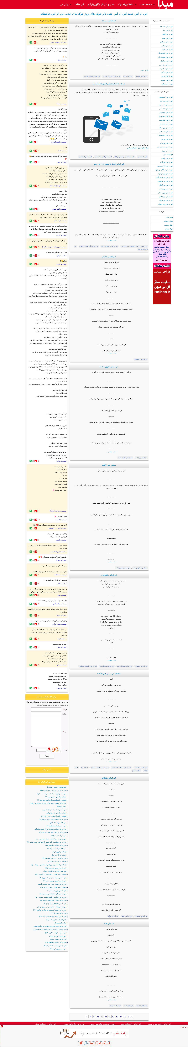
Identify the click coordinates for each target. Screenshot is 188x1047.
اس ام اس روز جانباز (166, 196)
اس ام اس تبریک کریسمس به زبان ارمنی (134, 246)
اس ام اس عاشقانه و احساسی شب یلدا (52, 916)
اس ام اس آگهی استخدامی (103, 157)
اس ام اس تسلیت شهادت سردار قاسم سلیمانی (50, 829)
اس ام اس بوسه (167, 38)
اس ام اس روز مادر (166, 143)
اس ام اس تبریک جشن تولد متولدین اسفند (52, 884)
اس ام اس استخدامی (85, 157)
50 (106, 1017)
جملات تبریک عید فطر (58, 855)
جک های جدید (109, 923)
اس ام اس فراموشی (166, 68)
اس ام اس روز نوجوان (165, 173)
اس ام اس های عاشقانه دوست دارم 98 (53, 894)
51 (110, 1017)
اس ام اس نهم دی (141, 76)
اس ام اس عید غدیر (166, 108)
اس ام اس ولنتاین (167, 158)
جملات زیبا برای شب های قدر (56, 813)
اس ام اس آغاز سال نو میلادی (88, 246)
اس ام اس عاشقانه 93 (109, 575)
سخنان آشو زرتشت (141, 457)
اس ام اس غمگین (167, 72)
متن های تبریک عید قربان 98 (56, 848)
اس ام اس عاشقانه (141, 666)
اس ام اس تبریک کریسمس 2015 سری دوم (109, 164)
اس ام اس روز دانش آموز (164, 177)
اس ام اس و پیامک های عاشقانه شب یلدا (52, 832)
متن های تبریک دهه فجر (58, 822)
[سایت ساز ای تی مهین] (162, 304)
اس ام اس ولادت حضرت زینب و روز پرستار (51, 907)
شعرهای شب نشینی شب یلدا (56, 920)
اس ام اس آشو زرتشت (125, 457)
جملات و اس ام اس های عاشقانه (109, 673)
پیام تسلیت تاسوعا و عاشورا (56, 787)
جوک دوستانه (168, 221)
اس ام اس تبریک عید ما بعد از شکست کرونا (51, 793)
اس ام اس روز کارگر (166, 185)
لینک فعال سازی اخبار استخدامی (137, 148)
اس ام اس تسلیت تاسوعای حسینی (54, 810)
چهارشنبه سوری (167, 154)
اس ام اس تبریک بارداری (58, 939)
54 (121, 1017)
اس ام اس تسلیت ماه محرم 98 (55, 845)
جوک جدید (169, 217)
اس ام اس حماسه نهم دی (92, 76)
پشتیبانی (64, 4)
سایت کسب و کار (60, 923)
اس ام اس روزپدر (167, 139)
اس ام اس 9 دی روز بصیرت (111, 76)
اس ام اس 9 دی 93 (109, 21)
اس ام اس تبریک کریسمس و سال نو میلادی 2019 (49, 910)
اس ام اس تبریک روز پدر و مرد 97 (54, 881)
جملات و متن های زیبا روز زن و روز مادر (53, 887)
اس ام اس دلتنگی (167, 49)
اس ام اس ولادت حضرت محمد (159, 1024)
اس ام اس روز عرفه (166, 128)
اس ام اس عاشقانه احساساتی (121, 767)
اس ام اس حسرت (167, 80)
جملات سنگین (136, 770)
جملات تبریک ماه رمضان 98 (57, 861)
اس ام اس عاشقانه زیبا (107, 666)
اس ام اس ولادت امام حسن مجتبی (102, 1024)
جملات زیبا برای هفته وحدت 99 (55, 797)
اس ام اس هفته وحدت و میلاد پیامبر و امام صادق (50, 926)
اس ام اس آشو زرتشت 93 (109, 366)
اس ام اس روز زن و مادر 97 (56, 890)
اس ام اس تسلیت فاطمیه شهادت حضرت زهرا (50, 897)
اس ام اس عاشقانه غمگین (99, 767)
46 (90, 1017)
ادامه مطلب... (143, 70)
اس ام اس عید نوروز (166, 116)
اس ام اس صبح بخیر (166, 65)
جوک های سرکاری (115, 1005)
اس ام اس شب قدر (166, 131)
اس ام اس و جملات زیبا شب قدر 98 (54, 858)
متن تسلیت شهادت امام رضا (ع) (55, 932)
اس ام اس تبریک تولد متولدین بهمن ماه (53, 900)
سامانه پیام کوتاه (126, 4)
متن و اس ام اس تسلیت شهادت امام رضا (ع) (51, 839)
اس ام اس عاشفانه (166, 26)
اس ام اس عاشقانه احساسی (88, 666)
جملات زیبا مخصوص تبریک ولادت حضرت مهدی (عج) (48, 865)
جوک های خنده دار (141, 1005)
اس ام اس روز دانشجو (165, 181)
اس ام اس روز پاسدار (165, 193)
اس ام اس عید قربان (166, 112)
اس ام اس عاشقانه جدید (124, 666)
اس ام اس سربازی (166, 162)
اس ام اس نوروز (167, 150)
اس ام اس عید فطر (166, 124)
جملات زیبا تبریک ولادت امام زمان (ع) (53, 816)
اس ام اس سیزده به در (165, 147)
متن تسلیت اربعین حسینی (57, 936)
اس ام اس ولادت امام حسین (74, 1024)
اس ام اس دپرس (167, 76)
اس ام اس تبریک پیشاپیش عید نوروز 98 (53, 877)
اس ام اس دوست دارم (165, 57)
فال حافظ (79, 4)
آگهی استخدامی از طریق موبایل (124, 157)
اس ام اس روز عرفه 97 (58, 949)
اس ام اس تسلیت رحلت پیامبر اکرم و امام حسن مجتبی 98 (46, 842)
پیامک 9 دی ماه (127, 76)
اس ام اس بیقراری (166, 42)
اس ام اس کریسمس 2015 (109, 246)
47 (94, 1017)
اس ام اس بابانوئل (109, 256)
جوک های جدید (128, 1005)
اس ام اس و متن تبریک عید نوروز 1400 (53, 790)
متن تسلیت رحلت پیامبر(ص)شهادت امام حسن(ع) (49, 929)
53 (117, 1017)
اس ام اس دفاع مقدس (165, 166)
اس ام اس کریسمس (166, 97)
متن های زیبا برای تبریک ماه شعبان (54, 871)
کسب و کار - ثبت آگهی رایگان (101, 4)
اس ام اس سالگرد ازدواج (164, 170)
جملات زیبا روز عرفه (59, 852)
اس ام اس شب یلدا (166, 101)
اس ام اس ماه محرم (166, 105)
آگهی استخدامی (142, 157)
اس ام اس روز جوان (166, 200)
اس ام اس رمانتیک (167, 61)
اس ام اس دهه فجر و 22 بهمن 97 (55, 903)
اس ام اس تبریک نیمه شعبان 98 (55, 868)
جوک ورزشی (168, 225)
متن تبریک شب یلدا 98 (58, 835)
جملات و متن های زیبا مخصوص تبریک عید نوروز (50, 874)
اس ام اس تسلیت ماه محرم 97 (55, 942)
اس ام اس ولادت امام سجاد (45, 1024)
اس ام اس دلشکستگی (165, 53)
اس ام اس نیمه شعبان (165, 204)
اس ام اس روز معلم (166, 189)
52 (113, 1017)
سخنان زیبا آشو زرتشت (140, 568)
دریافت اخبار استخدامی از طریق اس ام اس (109, 84)
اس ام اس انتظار (126, 916)
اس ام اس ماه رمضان (165, 135)
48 (98, 1017)
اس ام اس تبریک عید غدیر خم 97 (55, 945)
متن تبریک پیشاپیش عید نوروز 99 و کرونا (53, 819)
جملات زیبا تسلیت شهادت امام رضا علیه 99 (51, 800)
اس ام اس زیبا (168, 30)
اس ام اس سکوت (167, 84)
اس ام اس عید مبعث (166, 120)
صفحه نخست (146, 4)
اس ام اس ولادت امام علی (131, 1024)
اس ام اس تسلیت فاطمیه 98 (56, 826)
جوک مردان (169, 229)
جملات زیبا (84, 767)
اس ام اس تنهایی (167, 45)
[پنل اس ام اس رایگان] (162, 268)
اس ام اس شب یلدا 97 (58, 913)
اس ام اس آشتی (167, 34)
